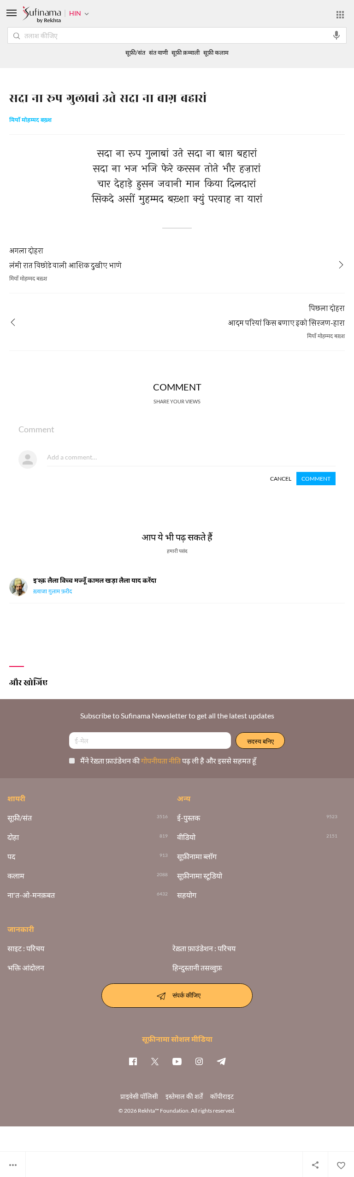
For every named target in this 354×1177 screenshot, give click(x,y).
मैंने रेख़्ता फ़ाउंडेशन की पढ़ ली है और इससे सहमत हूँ (168, 760)
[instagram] (199, 1061)
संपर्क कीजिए (186, 994)
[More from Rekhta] (340, 15)
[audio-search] (336, 35)
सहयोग (186, 895)
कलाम (15, 875)
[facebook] (132, 1061)
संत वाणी (158, 52)
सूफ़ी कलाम (216, 52)
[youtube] (177, 1061)
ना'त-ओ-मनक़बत (31, 895)
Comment (315, 478)
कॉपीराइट (222, 1096)
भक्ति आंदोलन (25, 967)
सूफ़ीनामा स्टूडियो (199, 875)
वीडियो (186, 837)
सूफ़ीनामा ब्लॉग (197, 856)
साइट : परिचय (25, 948)
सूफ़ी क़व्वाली (185, 52)
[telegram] (221, 1061)
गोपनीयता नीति (161, 760)
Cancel (280, 478)
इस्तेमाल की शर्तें (184, 1096)
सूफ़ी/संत (135, 52)
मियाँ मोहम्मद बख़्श (30, 120)
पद (11, 856)
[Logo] (41, 15)
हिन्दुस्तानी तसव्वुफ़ (197, 967)
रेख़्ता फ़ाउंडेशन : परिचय (204, 948)
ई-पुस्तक (188, 817)
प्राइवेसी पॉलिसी (139, 1096)
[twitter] (155, 1061)
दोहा (13, 837)
